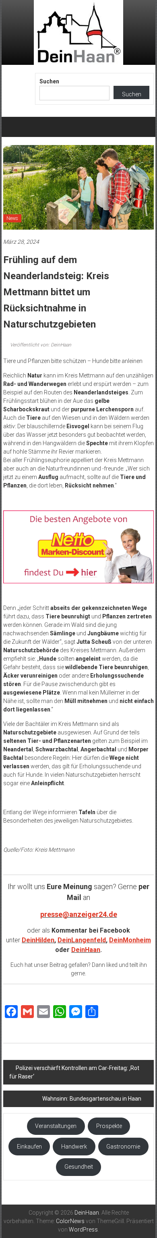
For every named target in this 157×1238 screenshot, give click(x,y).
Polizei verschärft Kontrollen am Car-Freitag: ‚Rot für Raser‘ (74, 1072)
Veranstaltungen (55, 1126)
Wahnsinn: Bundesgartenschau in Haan (91, 1098)
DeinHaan (85, 950)
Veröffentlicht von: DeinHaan (40, 345)
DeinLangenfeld (82, 940)
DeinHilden (38, 940)
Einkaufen (29, 1146)
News (12, 218)
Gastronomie (123, 1146)
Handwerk (74, 1146)
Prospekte (109, 1126)
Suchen (49, 81)
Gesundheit (78, 1166)
